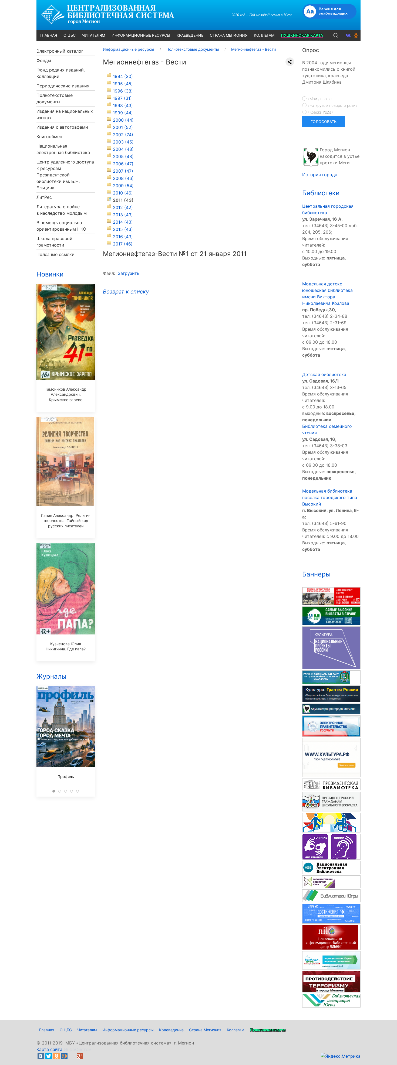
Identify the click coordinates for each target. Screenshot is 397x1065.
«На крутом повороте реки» (332, 105)
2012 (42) (123, 207)
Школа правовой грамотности (54, 242)
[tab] (53, 791)
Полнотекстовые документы (54, 98)
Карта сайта (49, 1049)
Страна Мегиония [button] (228, 35)
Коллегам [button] (264, 35)
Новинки (49, 274)
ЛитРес (44, 197)
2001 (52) (123, 127)
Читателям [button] (93, 35)
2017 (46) (123, 244)
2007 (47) (123, 171)
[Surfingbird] (88, 1056)
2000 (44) (123, 120)
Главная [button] (48, 35)
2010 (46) (123, 193)
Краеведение (171, 1030)
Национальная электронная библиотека (63, 149)
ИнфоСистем (78, 1049)
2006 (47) (123, 163)
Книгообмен (49, 136)
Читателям (87, 1030)
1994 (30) (123, 76)
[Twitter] (48, 1056)
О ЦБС (66, 1030)
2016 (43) (123, 236)
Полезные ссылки (55, 254)
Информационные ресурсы (128, 1030)
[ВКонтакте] (41, 1056)
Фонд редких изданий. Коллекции (60, 73)
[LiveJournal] (72, 1056)
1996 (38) (123, 91)
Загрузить (128, 273)
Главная (46, 1030)
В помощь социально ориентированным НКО (61, 226)
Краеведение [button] (190, 35)
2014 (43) (123, 222)
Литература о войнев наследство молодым (61, 210)
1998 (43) (123, 105)
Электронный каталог (59, 51)
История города (319, 174)
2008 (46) (123, 178)
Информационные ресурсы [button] (141, 35)
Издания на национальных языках (64, 114)
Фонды (43, 60)
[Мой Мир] (64, 1056)
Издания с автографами (62, 127)
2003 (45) (123, 142)
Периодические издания (62, 85)
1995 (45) (123, 83)
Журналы (51, 676)
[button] (335, 35)
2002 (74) (123, 134)
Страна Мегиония (205, 1030)
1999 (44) (123, 112)
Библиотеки (320, 193)
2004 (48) (123, 149)
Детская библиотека (324, 374)
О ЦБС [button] (69, 35)
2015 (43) (123, 229)
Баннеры (316, 574)
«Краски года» (320, 112)
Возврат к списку (126, 291)
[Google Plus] (80, 1056)
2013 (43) (123, 214)
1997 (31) (122, 98)
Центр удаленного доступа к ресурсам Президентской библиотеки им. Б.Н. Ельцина (65, 174)
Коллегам (235, 1030)
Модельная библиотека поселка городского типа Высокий (329, 497)
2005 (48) (123, 156)
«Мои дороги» (319, 98)
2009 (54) (123, 185)
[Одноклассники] (56, 1056)
